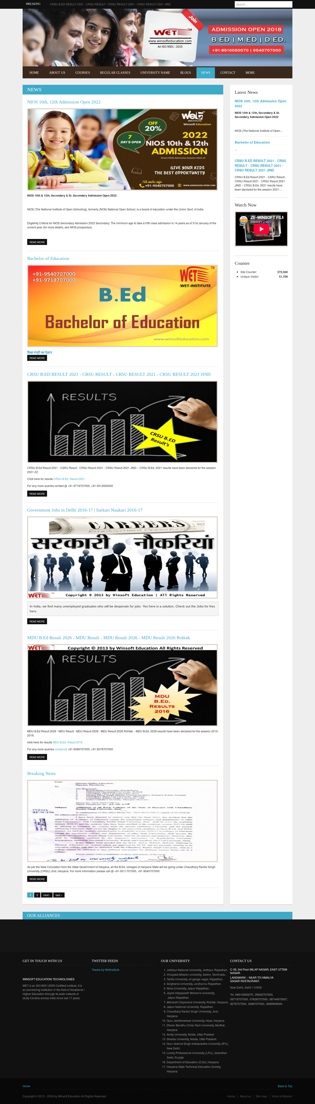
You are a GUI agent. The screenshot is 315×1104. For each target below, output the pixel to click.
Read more (38, 242)
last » (59, 895)
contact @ (61, 749)
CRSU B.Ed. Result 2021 (69, 479)
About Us (57, 72)
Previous (278, 55)
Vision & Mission (282, 1096)
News (205, 72)
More (250, 72)
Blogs (185, 72)
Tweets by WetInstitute (105, 970)
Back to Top (285, 1086)
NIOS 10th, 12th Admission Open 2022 (64, 101)
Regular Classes (115, 72)
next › (46, 895)
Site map (261, 1096)
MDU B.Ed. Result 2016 (68, 742)
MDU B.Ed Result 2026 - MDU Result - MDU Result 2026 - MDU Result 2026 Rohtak (108, 637)
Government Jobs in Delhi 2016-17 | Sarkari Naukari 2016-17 (85, 509)
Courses (82, 72)
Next (285, 55)
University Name (155, 72)
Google (39, 971)
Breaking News (41, 773)
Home (34, 72)
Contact (227, 72)
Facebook (278, 15)
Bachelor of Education (48, 258)
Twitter (285, 15)
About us (245, 1096)
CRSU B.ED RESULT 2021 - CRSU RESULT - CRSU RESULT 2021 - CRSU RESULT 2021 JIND (110, 4)
